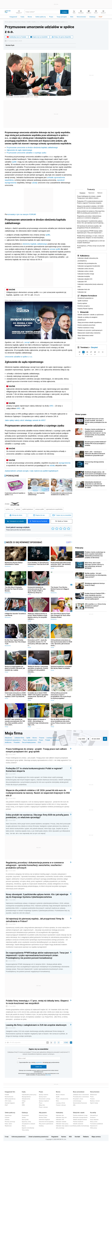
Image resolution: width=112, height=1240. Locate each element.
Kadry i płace (8, 1123)
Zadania (7, 1119)
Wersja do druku (17, 515)
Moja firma (17, 21)
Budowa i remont (94, 1101)
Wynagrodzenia (26, 1096)
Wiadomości (93, 1094)
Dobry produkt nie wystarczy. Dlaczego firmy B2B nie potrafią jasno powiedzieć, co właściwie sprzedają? (90, 212)
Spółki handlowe (83, 300)
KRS (51, 406)
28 (95, 352)
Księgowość (13, 17)
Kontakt (77, 1137)
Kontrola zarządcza (84, 306)
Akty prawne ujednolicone (46, 1123)
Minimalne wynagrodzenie (80, 1117)
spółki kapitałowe (27, 509)
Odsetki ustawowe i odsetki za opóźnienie (91, 314)
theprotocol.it (93, 1125)
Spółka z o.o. (35, 21)
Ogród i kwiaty (94, 1103)
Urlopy (23, 1101)
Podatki (47, 740)
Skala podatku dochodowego (81, 1125)
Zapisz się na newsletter (63, 515)
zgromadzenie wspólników (54, 509)
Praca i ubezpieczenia (30, 740)
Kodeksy (41, 1125)
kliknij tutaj (48, 1074)
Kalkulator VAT (82, 281)
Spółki (28, 21)
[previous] (47, 1042)
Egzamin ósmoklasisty (28, 1128)
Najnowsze (91, 193)
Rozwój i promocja (10, 1121)
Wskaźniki (84, 312)
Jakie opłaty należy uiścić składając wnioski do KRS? (25, 420)
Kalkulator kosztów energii (86, 274)
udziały (34, 183)
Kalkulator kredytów (84, 276)
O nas (6, 1137)
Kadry (22, 17)
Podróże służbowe (78, 1121)
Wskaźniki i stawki (78, 1112)
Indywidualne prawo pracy (29, 1094)
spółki (14, 162)
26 (87, 352)
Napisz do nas (40, 515)
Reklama (86, 1137)
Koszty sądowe (82, 303)
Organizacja (8, 1115)
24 (79, 352)
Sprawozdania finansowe (80, 1103)
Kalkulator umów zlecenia (86, 268)
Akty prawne (43, 1112)
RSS (70, 1137)
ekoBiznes (8, 742)
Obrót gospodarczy (10, 1098)
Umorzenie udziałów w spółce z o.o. (19, 357)
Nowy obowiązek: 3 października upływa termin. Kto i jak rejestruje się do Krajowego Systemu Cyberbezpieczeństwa (90, 222)
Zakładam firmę (19, 737)
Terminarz (84, 347)
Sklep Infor (42, 1105)
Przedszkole (25, 1115)
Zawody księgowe (10, 1103)
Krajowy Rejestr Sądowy (85, 308)
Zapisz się (38, 1066)
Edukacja (92, 17)
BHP (23, 1103)
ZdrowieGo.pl (94, 1115)
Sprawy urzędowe (44, 1101)
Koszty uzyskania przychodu (86, 325)
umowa (52, 249)
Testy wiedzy (25, 1130)
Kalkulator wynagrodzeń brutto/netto (89, 266)
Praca (40, 1103)
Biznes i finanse (60, 1094)
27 (91, 352)
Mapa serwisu (96, 1137)
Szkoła (24, 1117)
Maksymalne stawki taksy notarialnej (89, 333)
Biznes (30, 17)
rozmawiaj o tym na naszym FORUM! (21, 214)
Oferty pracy (93, 1128)
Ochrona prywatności (18, 1137)
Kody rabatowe (94, 1119)
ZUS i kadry (8, 1101)
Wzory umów (93, 1121)
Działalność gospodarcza (85, 298)
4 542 (66, 1042)
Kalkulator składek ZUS (85, 279)
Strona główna (9, 21)
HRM (23, 1105)
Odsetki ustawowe (78, 1123)
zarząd (27, 342)
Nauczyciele (25, 1119)
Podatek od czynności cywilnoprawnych (90, 330)
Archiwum (93, 1117)
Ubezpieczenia (26, 1098)
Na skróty (93, 1112)
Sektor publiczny (40, 17)
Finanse (41, 737)
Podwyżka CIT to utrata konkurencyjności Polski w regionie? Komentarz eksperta (90, 202)
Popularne (82, 193)
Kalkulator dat (82, 292)
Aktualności (8, 737)
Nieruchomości (81, 17)
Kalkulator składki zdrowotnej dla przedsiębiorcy (88, 259)
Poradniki (17, 742)
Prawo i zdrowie (43, 1107)
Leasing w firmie (51, 737)
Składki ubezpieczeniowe (80, 1119)
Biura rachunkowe (78, 1092)
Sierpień (94, 347)
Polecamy (79, 548)
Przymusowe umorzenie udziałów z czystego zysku (26, 153)
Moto (71, 17)
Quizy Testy (81, 338)
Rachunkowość (9, 1096)
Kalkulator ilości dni (84, 289)
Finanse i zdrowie (61, 1105)
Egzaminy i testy (26, 1121)
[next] (71, 1042)
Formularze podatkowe (96, 1123)
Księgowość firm (10, 1092)
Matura (24, 1125)
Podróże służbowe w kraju (86, 327)
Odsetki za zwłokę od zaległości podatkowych (87, 319)
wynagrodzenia (64, 463)
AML (74, 1105)
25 (83, 352)
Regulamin (54, 1137)
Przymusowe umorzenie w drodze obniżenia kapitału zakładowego (32, 147)
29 (99, 352)
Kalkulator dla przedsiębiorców (87, 263)
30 (102, 352)
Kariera (63, 1137)
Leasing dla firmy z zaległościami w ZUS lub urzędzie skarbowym (91, 241)
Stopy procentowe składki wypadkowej (90, 322)
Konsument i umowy (44, 1098)
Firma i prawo (80, 414)
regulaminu (39, 1062)
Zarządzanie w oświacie (28, 1123)
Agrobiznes (55, 740)
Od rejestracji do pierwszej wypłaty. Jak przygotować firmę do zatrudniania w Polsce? (89, 227)
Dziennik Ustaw (43, 1115)
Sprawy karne (43, 1096)
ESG (39, 742)
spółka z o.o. (9, 509)
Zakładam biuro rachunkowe (81, 1094)
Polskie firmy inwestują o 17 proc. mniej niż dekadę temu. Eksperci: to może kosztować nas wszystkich (90, 237)
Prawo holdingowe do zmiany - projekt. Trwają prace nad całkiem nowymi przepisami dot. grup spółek (89, 197)
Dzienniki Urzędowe (44, 1119)
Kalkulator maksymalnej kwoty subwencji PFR (90, 286)
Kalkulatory (84, 255)
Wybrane (99, 193)
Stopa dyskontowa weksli (85, 335)
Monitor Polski (43, 1117)
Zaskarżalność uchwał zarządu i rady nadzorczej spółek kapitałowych (31, 471)
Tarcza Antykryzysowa (29, 742)
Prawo (51, 17)
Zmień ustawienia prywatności (38, 1137)
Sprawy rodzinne (43, 1094)
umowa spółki (39, 509)
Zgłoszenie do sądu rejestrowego (19, 150)
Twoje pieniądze (62, 17)
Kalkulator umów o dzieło (85, 271)
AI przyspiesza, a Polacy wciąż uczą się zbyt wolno (91, 246)
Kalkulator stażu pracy (62, 1123)
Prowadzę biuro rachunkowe (81, 1096)
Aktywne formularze (89, 295)
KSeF (100, 17)
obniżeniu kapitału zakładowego (35, 244)
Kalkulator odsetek (61, 1121)
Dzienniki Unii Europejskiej (46, 1121)
